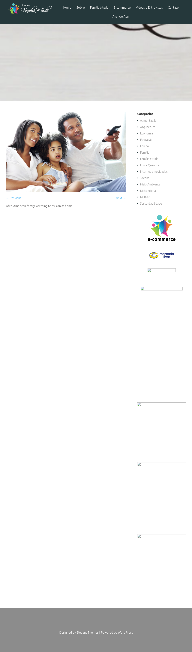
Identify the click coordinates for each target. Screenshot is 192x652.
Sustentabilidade (151, 203)
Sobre (80, 7)
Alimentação (148, 120)
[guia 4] (66, 191)
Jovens (144, 178)
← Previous (13, 198)
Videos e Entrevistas (149, 7)
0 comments (147, 70)
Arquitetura (147, 127)
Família (144, 152)
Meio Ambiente (150, 184)
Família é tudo (99, 7)
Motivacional (148, 190)
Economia (146, 133)
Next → (121, 198)
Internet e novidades (154, 171)
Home (67, 7)
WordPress (125, 632)
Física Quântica (149, 165)
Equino (144, 146)
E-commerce (122, 7)
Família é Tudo (75, 70)
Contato (173, 7)
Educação (146, 139)
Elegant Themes (87, 632)
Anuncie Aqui (120, 16)
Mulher (145, 197)
